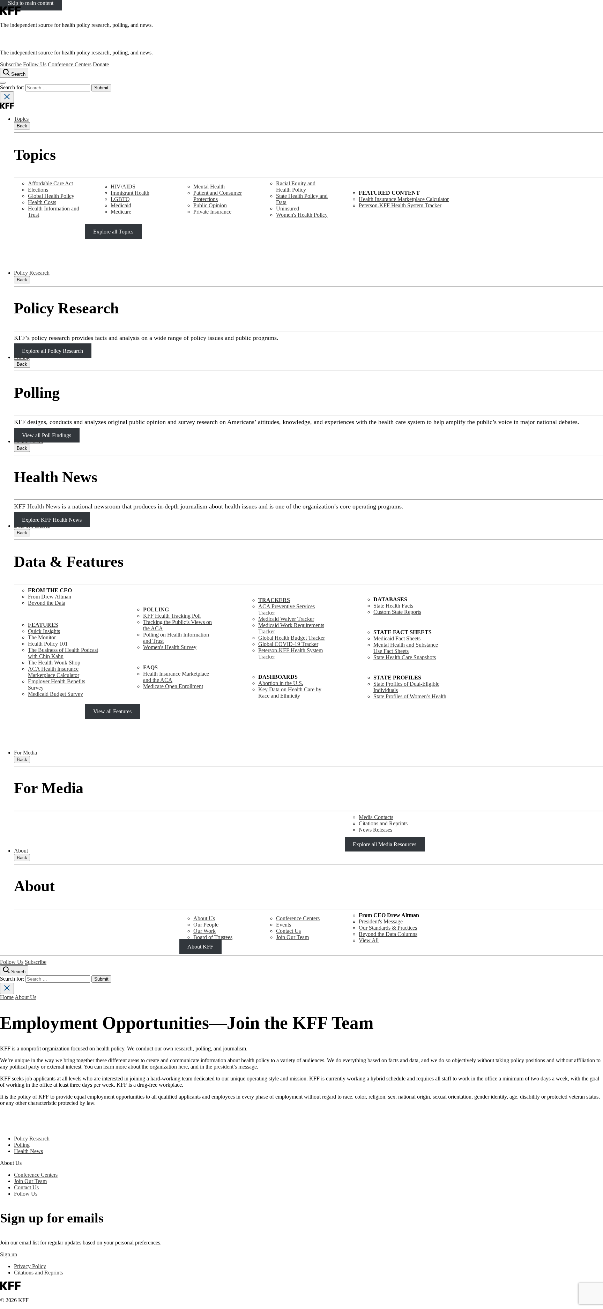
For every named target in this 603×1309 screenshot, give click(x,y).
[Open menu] (3, 83)
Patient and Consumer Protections (217, 196)
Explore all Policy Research (52, 351)
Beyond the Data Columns (388, 934)
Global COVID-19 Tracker (288, 644)
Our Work (204, 931)
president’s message (235, 1067)
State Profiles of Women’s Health (409, 696)
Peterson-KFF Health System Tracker (400, 205)
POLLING (156, 609)
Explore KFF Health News (52, 519)
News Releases (375, 830)
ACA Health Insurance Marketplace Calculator (53, 672)
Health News (28, 441)
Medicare (121, 212)
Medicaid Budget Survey (55, 694)
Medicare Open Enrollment (173, 686)
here (183, 1067)
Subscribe (11, 64)
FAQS (150, 667)
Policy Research (32, 273)
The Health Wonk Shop (54, 662)
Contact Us (288, 931)
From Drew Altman (49, 597)
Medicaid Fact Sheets (396, 638)
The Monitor (42, 637)
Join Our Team (292, 937)
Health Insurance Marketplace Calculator (404, 199)
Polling (22, 357)
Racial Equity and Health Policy (295, 186)
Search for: (12, 87)
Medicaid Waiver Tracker (286, 619)
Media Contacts (376, 817)
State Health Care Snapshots (404, 657)
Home (7, 997)
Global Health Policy (51, 196)
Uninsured (287, 208)
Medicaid (121, 205)
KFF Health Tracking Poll (172, 616)
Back (22, 125)
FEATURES (43, 625)
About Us (204, 918)
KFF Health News (37, 506)
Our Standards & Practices (388, 928)
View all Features (112, 711)
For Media (25, 753)
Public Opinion (210, 205)
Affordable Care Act (50, 183)
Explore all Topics (113, 232)
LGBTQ (120, 199)
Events (283, 925)
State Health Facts (393, 606)
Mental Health (209, 186)
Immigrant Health (130, 193)
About (21, 851)
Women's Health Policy (302, 215)
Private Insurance (212, 212)
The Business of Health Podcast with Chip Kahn (63, 653)
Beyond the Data (46, 603)
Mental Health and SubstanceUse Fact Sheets (405, 648)
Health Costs (42, 202)
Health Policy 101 (48, 644)
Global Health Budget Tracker (291, 638)
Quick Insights (44, 631)
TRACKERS (274, 600)
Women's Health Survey (169, 647)
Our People (205, 925)
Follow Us (34, 64)
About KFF (200, 947)
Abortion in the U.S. (280, 683)
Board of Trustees (212, 937)
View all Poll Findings (46, 435)
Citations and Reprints (383, 823)
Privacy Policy (30, 1266)
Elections (38, 190)
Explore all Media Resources (384, 844)
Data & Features (32, 526)
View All (369, 940)
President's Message (381, 921)
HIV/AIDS (123, 186)
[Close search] (7, 97)
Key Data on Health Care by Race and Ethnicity (289, 692)
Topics (21, 119)
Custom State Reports (397, 612)
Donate (101, 64)
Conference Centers (69, 64)
